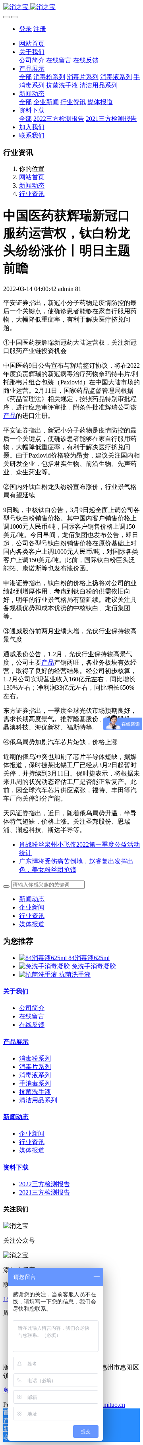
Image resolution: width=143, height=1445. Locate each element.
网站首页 (31, 43)
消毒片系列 (35, 1066)
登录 (25, 28)
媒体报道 (31, 924)
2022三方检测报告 (44, 1184)
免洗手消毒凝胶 (94, 966)
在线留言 (31, 1016)
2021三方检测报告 (44, 1192)
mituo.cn (114, 1404)
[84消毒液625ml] (43, 957)
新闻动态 (31, 185)
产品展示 (16, 1041)
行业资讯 (31, 193)
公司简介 (31, 1008)
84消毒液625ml (89, 957)
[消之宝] (71, 7)
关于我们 (16, 991)
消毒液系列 (35, 1075)
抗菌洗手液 (75, 974)
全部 (25, 77)
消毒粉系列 (35, 1058)
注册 (39, 28)
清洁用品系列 (38, 1100)
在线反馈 (31, 1024)
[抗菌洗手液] (39, 974)
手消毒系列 (35, 1083)
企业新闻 (31, 907)
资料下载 (16, 1167)
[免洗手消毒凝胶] (45, 966)
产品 (9, 415)
